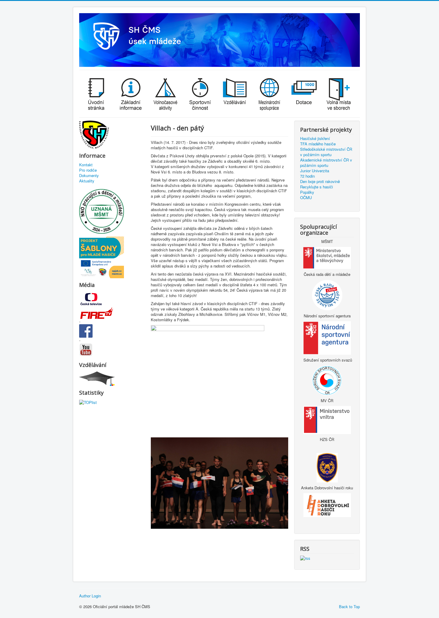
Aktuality (86, 181)
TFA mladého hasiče (318, 144)
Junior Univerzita (314, 170)
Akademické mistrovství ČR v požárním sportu (326, 162)
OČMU (306, 197)
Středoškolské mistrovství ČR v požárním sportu (326, 152)
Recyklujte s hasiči (316, 187)
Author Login (90, 596)
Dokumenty (89, 175)
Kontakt (86, 164)
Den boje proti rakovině (320, 181)
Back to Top (349, 606)
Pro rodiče (88, 170)
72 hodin (307, 176)
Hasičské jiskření (315, 138)
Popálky (307, 192)
